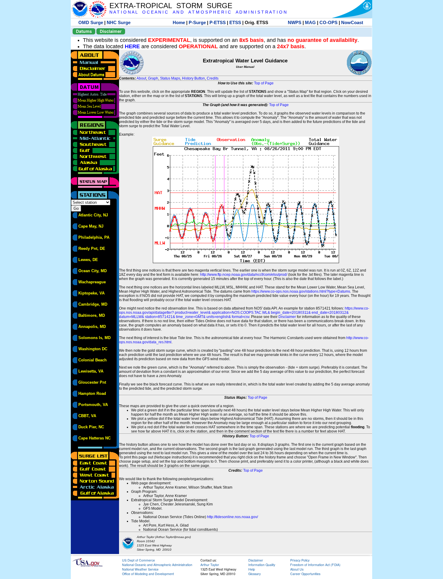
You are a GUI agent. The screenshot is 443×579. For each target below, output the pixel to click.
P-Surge (197, 22)
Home (179, 22)
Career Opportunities (305, 573)
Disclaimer (111, 31)
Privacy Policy (299, 560)
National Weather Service (140, 569)
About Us (296, 569)
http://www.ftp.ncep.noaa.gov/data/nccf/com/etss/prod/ (243, 274)
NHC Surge (118, 22)
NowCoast (352, 22)
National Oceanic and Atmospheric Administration (157, 564)
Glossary (254, 573)
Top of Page (264, 83)
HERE (132, 46)
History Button (193, 78)
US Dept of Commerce (138, 560)
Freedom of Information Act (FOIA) (315, 564)
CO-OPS (328, 22)
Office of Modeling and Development (148, 573)
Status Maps (170, 78)
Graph (153, 78)
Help (251, 569)
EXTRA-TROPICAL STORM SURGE (170, 6)
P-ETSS (217, 22)
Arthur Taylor (209, 564)
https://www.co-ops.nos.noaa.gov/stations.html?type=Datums (300, 291)
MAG (310, 22)
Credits (212, 78)
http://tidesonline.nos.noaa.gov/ (232, 517)
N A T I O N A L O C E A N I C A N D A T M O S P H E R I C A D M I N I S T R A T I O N (198, 12)
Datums (84, 31)
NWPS (294, 22)
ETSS (235, 22)
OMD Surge (90, 22)
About (141, 78)
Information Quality (261, 564)
